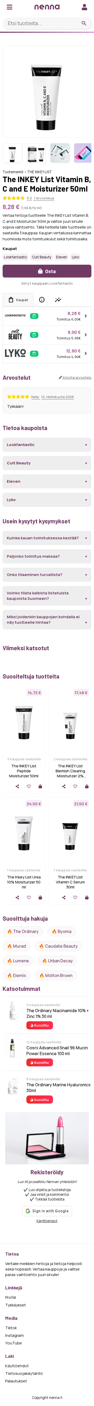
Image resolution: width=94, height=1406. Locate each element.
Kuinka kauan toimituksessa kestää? (43, 538)
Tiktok (11, 1328)
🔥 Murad (16, 946)
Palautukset (16, 1381)
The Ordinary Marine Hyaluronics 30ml (58, 1087)
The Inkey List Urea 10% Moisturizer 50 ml (24, 882)
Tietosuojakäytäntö (24, 1373)
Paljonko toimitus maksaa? (33, 556)
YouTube (13, 1343)
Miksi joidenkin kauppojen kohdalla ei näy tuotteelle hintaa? (43, 619)
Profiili (10, 1297)
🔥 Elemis (16, 975)
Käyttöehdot (47, 1220)
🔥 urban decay (57, 961)
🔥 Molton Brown (55, 975)
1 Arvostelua (43, 198)
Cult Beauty (41, 257)
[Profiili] (84, 7)
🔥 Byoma (61, 931)
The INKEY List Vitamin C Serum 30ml (70, 882)
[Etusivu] (47, 7)
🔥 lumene (18, 961)
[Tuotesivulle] (40, 786)
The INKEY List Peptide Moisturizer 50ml (23, 770)
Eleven (61, 257)
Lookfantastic (15, 257)
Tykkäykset (15, 1305)
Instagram (14, 1335)
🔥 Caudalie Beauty (58, 946)
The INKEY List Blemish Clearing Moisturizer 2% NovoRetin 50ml (70, 773)
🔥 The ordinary (23, 931)
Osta (50, 271)
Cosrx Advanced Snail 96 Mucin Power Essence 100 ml (57, 1050)
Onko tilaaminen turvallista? (34, 574)
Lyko (75, 257)
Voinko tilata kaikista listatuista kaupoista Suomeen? (38, 595)
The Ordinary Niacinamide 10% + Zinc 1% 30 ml (57, 1013)
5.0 (29, 198)
